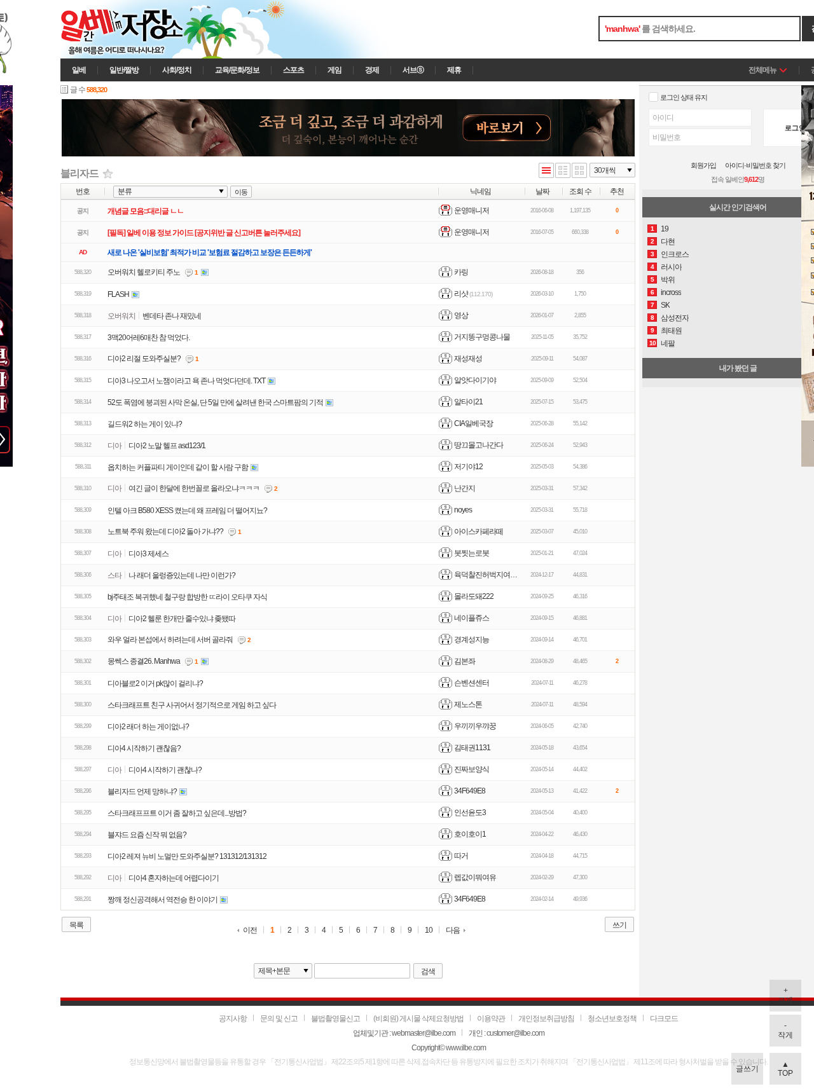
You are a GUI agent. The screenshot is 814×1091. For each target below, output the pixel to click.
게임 (334, 69)
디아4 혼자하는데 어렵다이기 (173, 878)
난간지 (464, 488)
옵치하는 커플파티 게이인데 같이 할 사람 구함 (177, 467)
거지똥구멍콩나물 (482, 337)
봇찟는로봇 (471, 553)
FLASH (118, 294)
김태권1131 (472, 747)
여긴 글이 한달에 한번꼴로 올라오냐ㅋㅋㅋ (193, 488)
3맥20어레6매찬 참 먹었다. (148, 337)
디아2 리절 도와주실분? (144, 358)
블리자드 (79, 173)
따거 (461, 855)
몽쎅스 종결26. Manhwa (143, 661)
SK (665, 305)
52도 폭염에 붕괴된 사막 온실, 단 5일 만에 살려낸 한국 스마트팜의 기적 (215, 402)
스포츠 (293, 69)
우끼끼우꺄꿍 (475, 726)
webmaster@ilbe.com (423, 1033)
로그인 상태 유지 (683, 97)
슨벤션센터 (471, 682)
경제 (372, 69)
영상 (461, 315)
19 (664, 228)
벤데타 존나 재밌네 (171, 316)
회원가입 (703, 165)
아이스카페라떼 (478, 531)
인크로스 (675, 254)
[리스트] (546, 171)
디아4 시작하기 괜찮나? (165, 769)
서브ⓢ (413, 69)
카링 (461, 272)
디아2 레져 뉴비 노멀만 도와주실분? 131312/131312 (186, 856)
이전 (250, 930)
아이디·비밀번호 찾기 (755, 165)
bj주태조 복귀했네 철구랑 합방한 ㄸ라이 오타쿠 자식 (187, 597)
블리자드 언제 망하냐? (142, 791)
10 (428, 930)
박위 (668, 279)
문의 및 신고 (279, 1018)
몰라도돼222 (473, 596)
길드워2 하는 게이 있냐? (144, 424)
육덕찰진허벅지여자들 (489, 574)
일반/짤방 (124, 69)
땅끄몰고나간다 (478, 445)
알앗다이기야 (475, 380)
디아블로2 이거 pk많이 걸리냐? (155, 683)
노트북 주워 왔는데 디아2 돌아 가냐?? (165, 531)
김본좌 (464, 661)
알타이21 (468, 401)
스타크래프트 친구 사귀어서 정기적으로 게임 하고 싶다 (191, 705)
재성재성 (468, 358)
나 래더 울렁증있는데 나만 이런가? (181, 575)
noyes (463, 509)
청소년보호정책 (612, 1018)
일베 (79, 69)
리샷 (461, 293)
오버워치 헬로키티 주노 (143, 272)
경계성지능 (471, 639)
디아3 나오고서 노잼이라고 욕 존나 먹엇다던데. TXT (186, 380)
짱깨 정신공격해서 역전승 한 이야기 (162, 899)
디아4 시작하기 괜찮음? (144, 748)
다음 (453, 930)
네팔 (668, 343)
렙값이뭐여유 (475, 877)
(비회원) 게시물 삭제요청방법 (418, 1018)
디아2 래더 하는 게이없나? (148, 726)
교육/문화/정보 (237, 69)
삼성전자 (675, 317)
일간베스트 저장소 (139, 29)
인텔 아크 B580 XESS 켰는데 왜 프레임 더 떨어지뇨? (187, 510)
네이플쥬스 (471, 618)
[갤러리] (579, 171)
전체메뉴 (762, 69)
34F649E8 (469, 790)
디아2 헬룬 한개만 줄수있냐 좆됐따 (181, 618)
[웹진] (562, 171)
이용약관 (491, 1018)
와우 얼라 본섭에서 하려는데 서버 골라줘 (170, 639)
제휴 (454, 69)
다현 (668, 241)
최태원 (671, 330)
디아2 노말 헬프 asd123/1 (166, 445)
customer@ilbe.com (515, 1033)
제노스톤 (468, 704)
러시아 (671, 267)
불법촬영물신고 (335, 1018)
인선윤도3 (470, 812)
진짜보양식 (471, 769)
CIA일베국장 (473, 423)
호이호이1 (470, 834)
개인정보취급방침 (546, 1018)
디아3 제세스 (148, 553)
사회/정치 (176, 69)
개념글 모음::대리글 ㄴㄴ (145, 211)
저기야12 (468, 466)
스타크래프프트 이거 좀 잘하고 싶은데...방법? (176, 813)
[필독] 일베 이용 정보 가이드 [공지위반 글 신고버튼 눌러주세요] (203, 232)
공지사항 (233, 1018)
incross (671, 292)
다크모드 (664, 1018)
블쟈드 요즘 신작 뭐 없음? (146, 834)
